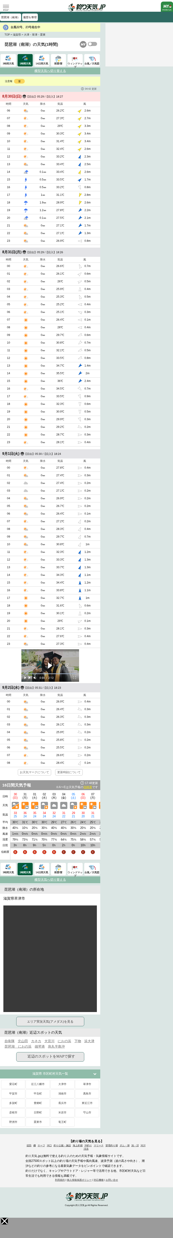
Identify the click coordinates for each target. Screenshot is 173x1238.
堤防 (29, 1145)
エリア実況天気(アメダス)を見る (50, 1021)
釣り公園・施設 (62, 1145)
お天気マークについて (34, 772)
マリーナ (99, 1145)
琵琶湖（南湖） (10, 17)
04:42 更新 (91, 88)
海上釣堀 (78, 1145)
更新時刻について (69, 772)
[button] (4, 1221)
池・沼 (135, 1145)
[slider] (50, 673)
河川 (143, 1145)
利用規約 (60, 1180)
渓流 (86, 1148)
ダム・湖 (125, 1145)
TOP (7, 34)
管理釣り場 (111, 1145)
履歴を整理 (30, 17)
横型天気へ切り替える (50, 71)
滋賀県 (17, 34)
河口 (49, 1145)
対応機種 (99, 1180)
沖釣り (88, 1145)
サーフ (41, 1145)
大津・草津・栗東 (35, 34)
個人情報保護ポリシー (79, 1180)
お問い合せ (112, 1180)
